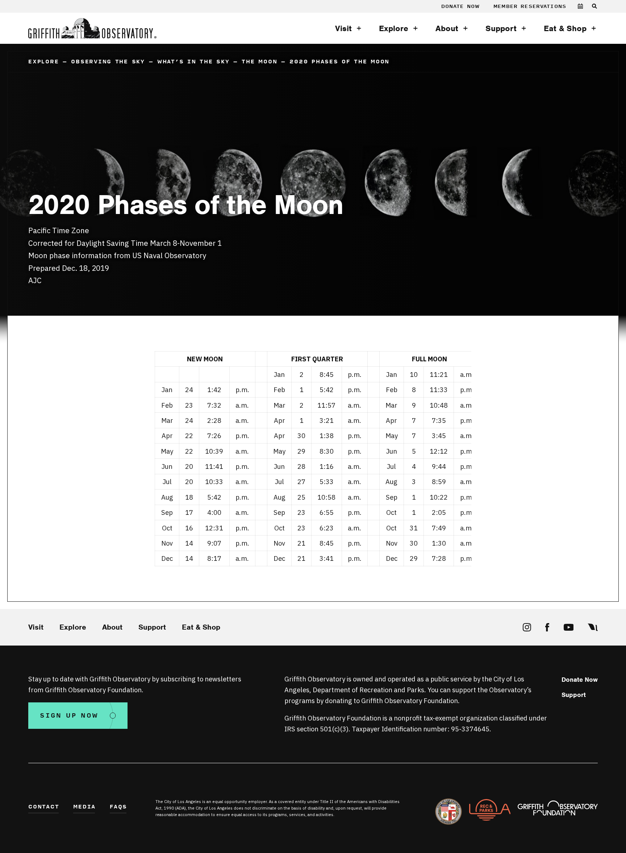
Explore (393, 28)
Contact (43, 807)
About (446, 28)
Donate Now (460, 6)
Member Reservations (529, 6)
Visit (343, 28)
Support (501, 28)
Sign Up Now (69, 715)
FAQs (118, 807)
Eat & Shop (565, 28)
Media (84, 807)
